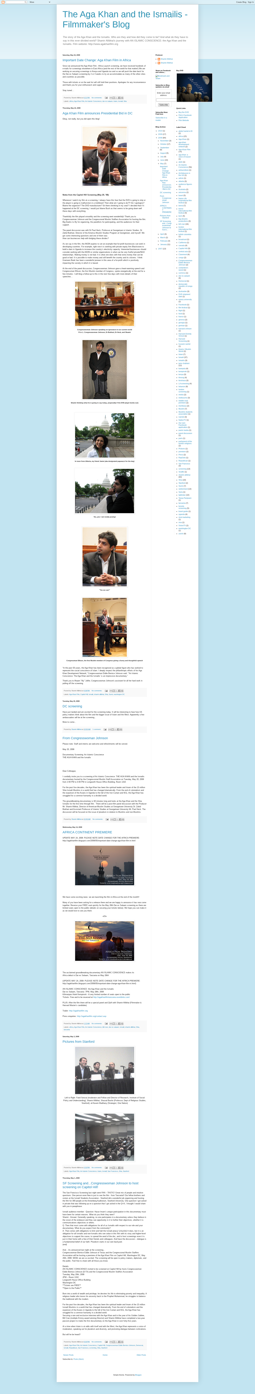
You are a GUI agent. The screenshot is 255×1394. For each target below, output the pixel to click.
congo (181, 258)
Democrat (139, 1345)
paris (181, 438)
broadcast (183, 239)
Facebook (183, 305)
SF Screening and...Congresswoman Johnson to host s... (166, 225)
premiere (182, 452)
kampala (182, 369)
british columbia (185, 234)
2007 (160, 249)
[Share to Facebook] (119, 97)
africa (71, 101)
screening (92, 1348)
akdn (181, 162)
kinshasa (182, 380)
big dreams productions (183, 220)
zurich (181, 534)
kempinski (183, 371)
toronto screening (183, 507)
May (162, 164)
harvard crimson (185, 329)
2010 (160, 131)
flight (180, 311)
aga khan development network (184, 144)
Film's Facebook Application (185, 116)
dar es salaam (107, 101)
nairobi (181, 417)
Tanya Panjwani (185, 498)
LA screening (184, 384)
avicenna (182, 192)
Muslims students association (185, 413)
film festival (183, 308)
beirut (181, 206)
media (181, 395)
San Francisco (113, 1171)
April (162, 234)
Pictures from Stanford (78, 1041)
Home (105, 1355)
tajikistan (182, 495)
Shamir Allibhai (167, 59)
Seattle (181, 472)
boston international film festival (185, 229)
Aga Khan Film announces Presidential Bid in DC (98, 113)
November (164, 141)
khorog (181, 378)
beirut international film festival (185, 211)
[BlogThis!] (113, 97)
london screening (183, 390)
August (163, 153)
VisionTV (182, 526)
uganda (182, 514)
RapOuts (182, 458)
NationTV (182, 420)
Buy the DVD (184, 112)
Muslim (181, 409)
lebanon (182, 387)
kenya (181, 374)
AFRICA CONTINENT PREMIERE (87, 832)
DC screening (72, 706)
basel (181, 195)
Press (181, 455)
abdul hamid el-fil (185, 131)
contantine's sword (183, 269)
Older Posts (141, 1355)
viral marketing (184, 517)
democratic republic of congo (185, 285)
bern (180, 216)
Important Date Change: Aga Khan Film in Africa (97, 60)
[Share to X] (116, 97)
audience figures (185, 184)
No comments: (97, 98)
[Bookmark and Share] (164, 78)
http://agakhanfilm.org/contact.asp (91, 1016)
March (163, 238)
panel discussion (185, 433)
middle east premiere (183, 402)
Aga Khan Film (79, 101)
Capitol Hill (84, 694)
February (164, 241)
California (182, 243)
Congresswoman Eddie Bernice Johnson (120, 1345)
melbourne (183, 398)
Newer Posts (68, 1355)
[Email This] (110, 97)
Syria (181, 492)
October (163, 144)
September (164, 148)
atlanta (181, 181)
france (181, 317)
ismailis (182, 360)
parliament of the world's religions (185, 442)
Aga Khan (183, 139)
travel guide (183, 511)
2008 (160, 138)
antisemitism (184, 170)
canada (182, 245)
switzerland (183, 489)
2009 (160, 134)
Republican (73, 1348)
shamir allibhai (99, 694)
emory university (185, 299)
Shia (125, 101)
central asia (183, 252)
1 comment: (97, 729)
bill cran (105, 1027)
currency (182, 273)
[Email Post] (106, 98)
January (163, 244)
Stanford (126, 1171)
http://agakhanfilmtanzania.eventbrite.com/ (111, 997)
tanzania (67, 1029)
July (162, 157)
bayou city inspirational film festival (185, 200)
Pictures (182, 449)
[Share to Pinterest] (122, 97)
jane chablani (184, 363)
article (181, 178)
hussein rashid (184, 344)
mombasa (183, 406)
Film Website (184, 120)
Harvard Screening (183, 340)
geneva (182, 320)
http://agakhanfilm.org (78, 1011)
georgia (182, 323)
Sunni (111, 694)
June (162, 160)
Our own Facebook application (183, 425)
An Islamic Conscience (93, 101)
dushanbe (183, 291)
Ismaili (120, 101)
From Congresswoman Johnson (85, 738)
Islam (115, 101)
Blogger (138, 1375)
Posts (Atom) (78, 1359)
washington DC (119, 694)
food (180, 314)
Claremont (183, 254)
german (182, 326)
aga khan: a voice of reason (185, 156)
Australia (182, 189)
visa (180, 522)
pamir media (184, 430)
